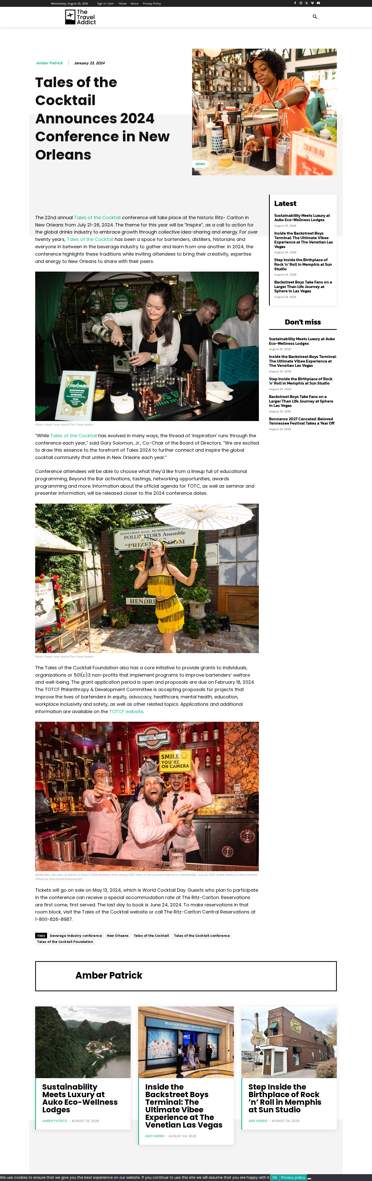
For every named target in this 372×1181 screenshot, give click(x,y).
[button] (315, 17)
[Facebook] (295, 3)
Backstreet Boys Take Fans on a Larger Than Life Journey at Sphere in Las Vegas (303, 286)
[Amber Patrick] (56, 975)
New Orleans (118, 935)
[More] (197, 200)
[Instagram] (301, 3)
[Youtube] (318, 3)
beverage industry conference (76, 935)
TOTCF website (126, 711)
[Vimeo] (312, 3)
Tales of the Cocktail (98, 217)
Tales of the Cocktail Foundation (65, 941)
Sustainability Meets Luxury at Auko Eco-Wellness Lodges (302, 217)
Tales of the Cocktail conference (202, 935)
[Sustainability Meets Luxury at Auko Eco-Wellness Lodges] (83, 1042)
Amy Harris (154, 1136)
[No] (309, 1178)
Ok (274, 1177)
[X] (307, 3)
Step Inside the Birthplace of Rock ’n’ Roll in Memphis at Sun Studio (303, 264)
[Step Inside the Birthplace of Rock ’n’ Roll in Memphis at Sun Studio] (289, 1042)
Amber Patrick (49, 63)
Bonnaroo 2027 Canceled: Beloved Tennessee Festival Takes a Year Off (302, 421)
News (200, 164)
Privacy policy (293, 1177)
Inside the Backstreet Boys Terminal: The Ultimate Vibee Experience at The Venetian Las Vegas (303, 240)
